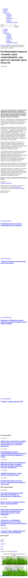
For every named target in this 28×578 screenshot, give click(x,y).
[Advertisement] (14, 418)
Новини (6, 10)
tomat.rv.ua (21, 559)
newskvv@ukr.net (15, 187)
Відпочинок (10, 18)
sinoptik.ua (14, 551)
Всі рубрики (7, 12)
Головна (6, 8)
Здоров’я (9, 17)
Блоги (5, 11)
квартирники (4, 183)
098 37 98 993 (20, 188)
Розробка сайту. (5, 575)
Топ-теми (9, 14)
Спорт (8, 19)
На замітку (9, 21)
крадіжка (9, 183)
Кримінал (9, 15)
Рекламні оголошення (12, 22)
